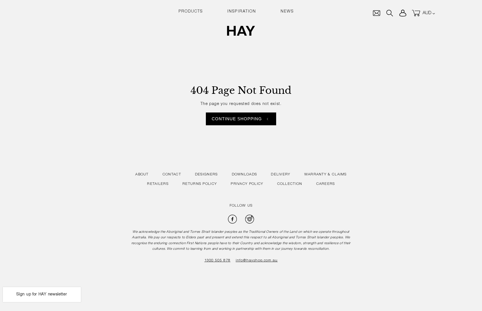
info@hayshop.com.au (257, 261)
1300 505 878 (217, 261)
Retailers (157, 184)
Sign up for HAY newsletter (41, 295)
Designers (206, 175)
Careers (325, 184)
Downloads (244, 175)
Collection (289, 184)
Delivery (280, 175)
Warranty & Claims (325, 175)
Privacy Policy (247, 184)
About (142, 175)
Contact (172, 175)
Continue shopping (237, 118)
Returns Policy (199, 184)
